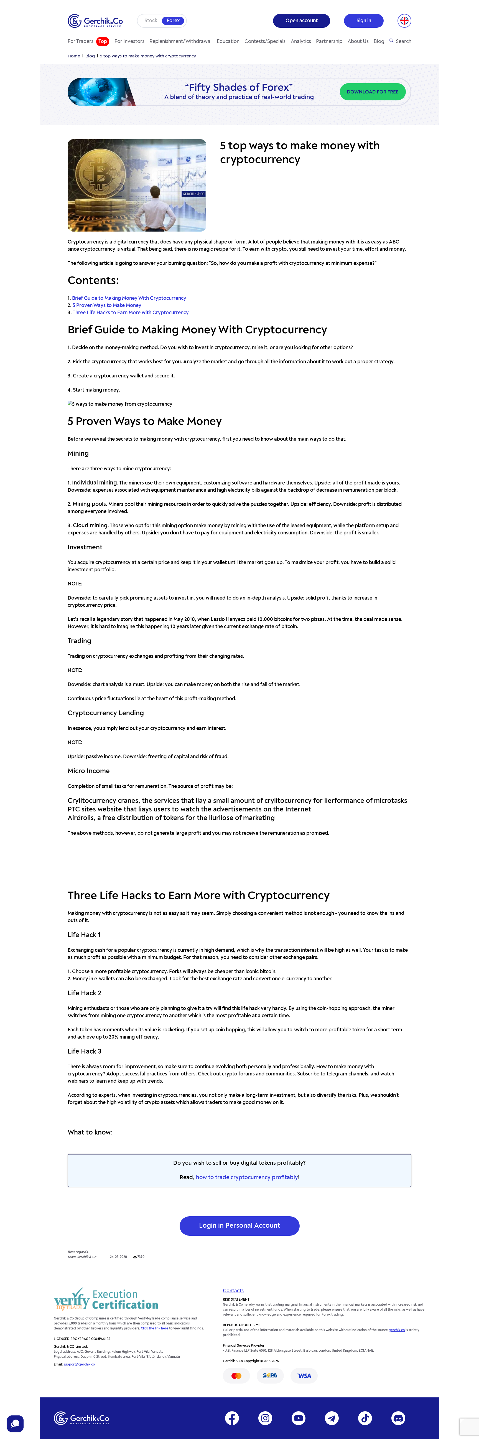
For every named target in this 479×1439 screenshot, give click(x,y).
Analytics (301, 41)
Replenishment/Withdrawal (180, 41)
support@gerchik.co (79, 1364)
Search (403, 41)
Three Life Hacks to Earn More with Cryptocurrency (131, 312)
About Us (358, 41)
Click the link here (154, 1328)
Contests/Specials (265, 41)
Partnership (329, 41)
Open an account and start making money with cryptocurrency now (239, 863)
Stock (150, 20)
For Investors (129, 41)
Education (228, 41)
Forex (173, 20)
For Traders (80, 41)
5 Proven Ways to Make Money (107, 305)
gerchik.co (397, 1330)
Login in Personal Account (239, 1226)
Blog (379, 41)
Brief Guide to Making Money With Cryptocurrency (129, 298)
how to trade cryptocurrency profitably (247, 1178)
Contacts (233, 1290)
